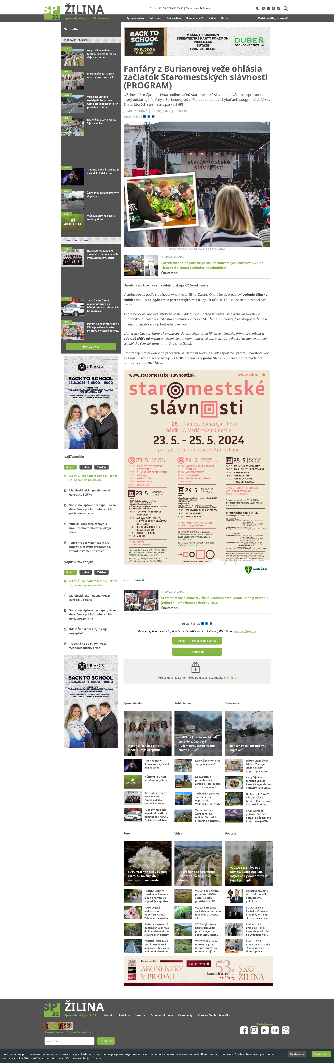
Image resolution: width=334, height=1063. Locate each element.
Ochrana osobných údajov (83, 1058)
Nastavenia (297, 1054)
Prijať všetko (321, 1054)
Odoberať (193, 545)
